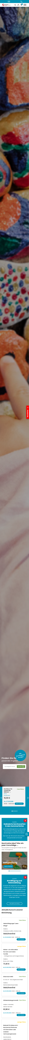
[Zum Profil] (18, 5)
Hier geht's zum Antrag (14, 903)
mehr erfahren (8, 866)
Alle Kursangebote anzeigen (20, 755)
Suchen (20, 766)
